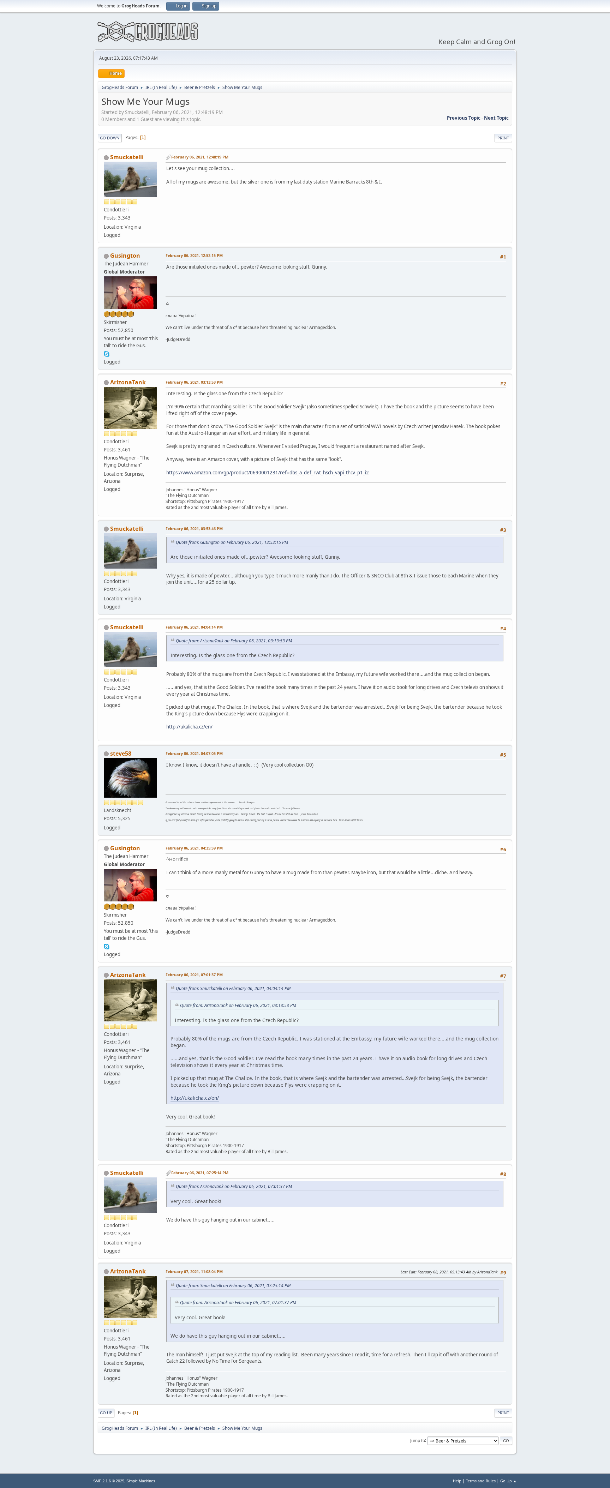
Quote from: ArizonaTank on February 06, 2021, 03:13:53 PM (234, 641)
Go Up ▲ (508, 1480)
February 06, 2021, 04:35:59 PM (194, 848)
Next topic (496, 118)
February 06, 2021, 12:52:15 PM (194, 255)
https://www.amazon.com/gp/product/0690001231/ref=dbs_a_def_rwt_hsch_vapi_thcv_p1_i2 (267, 472)
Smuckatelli (127, 157)
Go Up (106, 1412)
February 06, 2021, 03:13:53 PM (194, 382)
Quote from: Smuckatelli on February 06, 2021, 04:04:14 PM (233, 988)
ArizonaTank (128, 382)
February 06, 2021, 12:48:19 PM (199, 157)
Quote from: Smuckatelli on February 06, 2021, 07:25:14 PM (233, 1286)
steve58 (120, 753)
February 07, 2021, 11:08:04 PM (194, 1271)
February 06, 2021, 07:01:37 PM (194, 974)
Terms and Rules (481, 1480)
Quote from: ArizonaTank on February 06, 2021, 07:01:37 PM (234, 1186)
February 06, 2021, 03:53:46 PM (194, 528)
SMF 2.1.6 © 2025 (108, 1481)
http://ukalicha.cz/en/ (189, 727)
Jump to (417, 1440)
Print (503, 137)
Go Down (110, 137)
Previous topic (463, 118)
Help (457, 1480)
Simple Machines (140, 1481)
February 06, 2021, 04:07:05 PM (194, 753)
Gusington (125, 255)
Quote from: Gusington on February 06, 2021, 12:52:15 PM (232, 542)
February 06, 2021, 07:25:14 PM (199, 1172)
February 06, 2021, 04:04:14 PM (194, 627)
